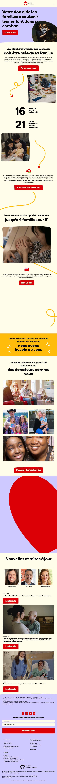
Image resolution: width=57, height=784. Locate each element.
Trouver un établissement (28, 187)
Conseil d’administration (35, 745)
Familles (32, 742)
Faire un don (10, 32)
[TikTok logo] (34, 713)
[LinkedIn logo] (30, 713)
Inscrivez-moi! (28, 730)
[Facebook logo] (23, 713)
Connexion (5, 755)
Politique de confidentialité (27, 780)
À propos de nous (28, 68)
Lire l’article (10, 601)
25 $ (19, 523)
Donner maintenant (29, 542)
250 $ (37, 523)
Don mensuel (36, 518)
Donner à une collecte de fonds (10, 761)
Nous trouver (6, 739)
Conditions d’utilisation (15, 780)
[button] (54, 3)
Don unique (21, 518)
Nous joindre (33, 749)
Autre (28, 526)
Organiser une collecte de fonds (28, 546)
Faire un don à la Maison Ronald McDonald (13, 760)
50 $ (25, 523)
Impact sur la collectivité (35, 740)
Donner (5, 745)
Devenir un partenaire (8, 748)
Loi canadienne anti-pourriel (39, 780)
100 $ (31, 523)
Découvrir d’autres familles (28, 470)
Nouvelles (5, 752)
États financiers (33, 746)
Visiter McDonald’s (7, 743)
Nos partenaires (33, 743)
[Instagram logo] (26, 713)
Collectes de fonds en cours (9, 758)
